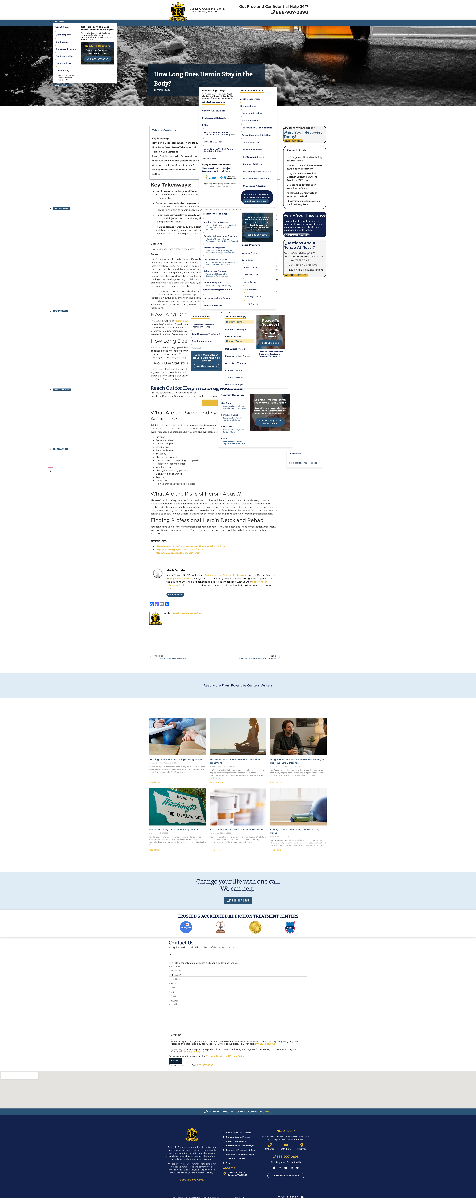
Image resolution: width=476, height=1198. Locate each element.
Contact (59, 449)
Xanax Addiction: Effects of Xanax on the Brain (236, 829)
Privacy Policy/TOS (265, 1043)
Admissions (61, 85)
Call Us (269, 1149)
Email (171, 992)
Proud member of (288, 1197)
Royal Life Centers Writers (187, 613)
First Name (175, 966)
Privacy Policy (236, 1056)
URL (171, 954)
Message (173, 1001)
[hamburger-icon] (474, 21)
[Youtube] (285, 1167)
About (58, 21)
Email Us (286, 1149)
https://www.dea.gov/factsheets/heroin (178, 553)
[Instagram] (280, 1167)
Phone (172, 983)
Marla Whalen (176, 570)
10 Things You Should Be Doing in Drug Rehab (175, 759)
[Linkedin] (291, 1167)
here (268, 1111)
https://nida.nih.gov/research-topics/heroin (180, 549)
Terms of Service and (217, 1056)
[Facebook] (274, 1167)
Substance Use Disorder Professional (226, 575)
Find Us (301, 1149)
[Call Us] (270, 1145)
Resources (61, 390)
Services (59, 311)
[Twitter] (297, 1167)
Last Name (175, 975)
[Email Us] (286, 1145)
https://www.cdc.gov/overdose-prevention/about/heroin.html (190, 546)
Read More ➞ (156, 782)
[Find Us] (302, 1145)
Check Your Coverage (255, 201)
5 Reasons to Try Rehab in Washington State (174, 829)
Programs (60, 208)
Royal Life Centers (180, 578)
